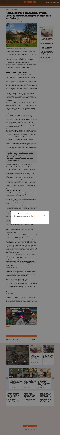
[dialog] (30, 217)
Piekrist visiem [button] (41, 220)
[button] (30, 218)
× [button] (47, 212)
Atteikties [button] (32, 220)
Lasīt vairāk (33, 216)
